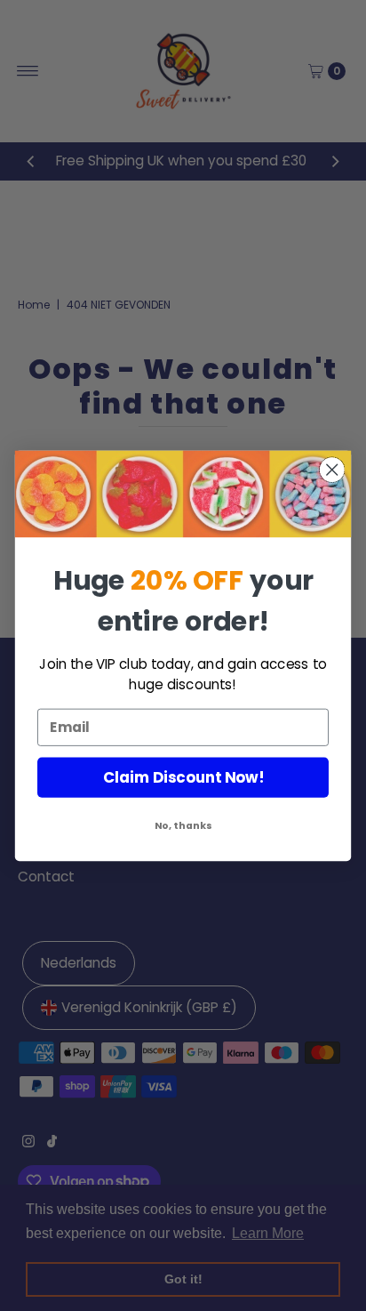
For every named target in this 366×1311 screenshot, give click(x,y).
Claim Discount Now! (183, 777)
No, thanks (183, 825)
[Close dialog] (332, 469)
